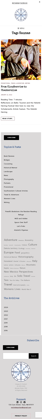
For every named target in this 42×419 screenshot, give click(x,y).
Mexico (23, 265)
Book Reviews (9, 156)
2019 (6, 323)
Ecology (22, 248)
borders (6, 245)
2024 (6, 307)
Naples (6, 268)
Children (24, 245)
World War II (26, 289)
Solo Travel (23, 276)
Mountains (31, 264)
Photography (9, 179)
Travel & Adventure (17, 83)
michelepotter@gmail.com (21, 407)
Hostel (15, 261)
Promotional (5, 83)
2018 (6, 327)
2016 (6, 330)
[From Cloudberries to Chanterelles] (21, 59)
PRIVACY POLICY (21, 416)
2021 (6, 319)
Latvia (6, 265)
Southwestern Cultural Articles (16, 191)
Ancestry (29, 240)
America (21, 240)
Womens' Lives (9, 198)
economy (28, 248)
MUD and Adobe (21, 218)
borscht (11, 245)
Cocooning (8, 164)
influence (28, 261)
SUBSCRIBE (10, 347)
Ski (15, 276)
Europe (9, 252)
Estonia (33, 248)
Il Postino (22, 261)
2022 (6, 315)
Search (33, 356)
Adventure (10, 240)
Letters (11, 265)
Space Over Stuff (21, 222)
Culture (32, 245)
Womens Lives (12, 289)
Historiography (26, 256)
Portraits (7, 183)
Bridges (7, 160)
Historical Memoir (10, 168)
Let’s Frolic (21, 226)
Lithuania (17, 265)
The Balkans (25, 280)
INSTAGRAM (16, 3)
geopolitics (25, 253)
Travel (8, 284)
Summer (33, 276)
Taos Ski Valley (14, 280)
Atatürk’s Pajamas (21, 230)
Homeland (8, 261)
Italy (34, 261)
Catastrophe (17, 245)
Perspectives (26, 271)
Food (17, 252)
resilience (6, 276)
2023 (6, 311)
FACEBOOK (23, 3)
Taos (6, 280)
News (6, 175)
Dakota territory (10, 248)
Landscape (8, 171)
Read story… (8, 118)
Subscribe (11, 138)
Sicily (11, 276)
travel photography (19, 285)
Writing (27, 83)
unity (28, 285)
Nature (22, 268)
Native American (14, 268)
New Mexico (11, 271)
